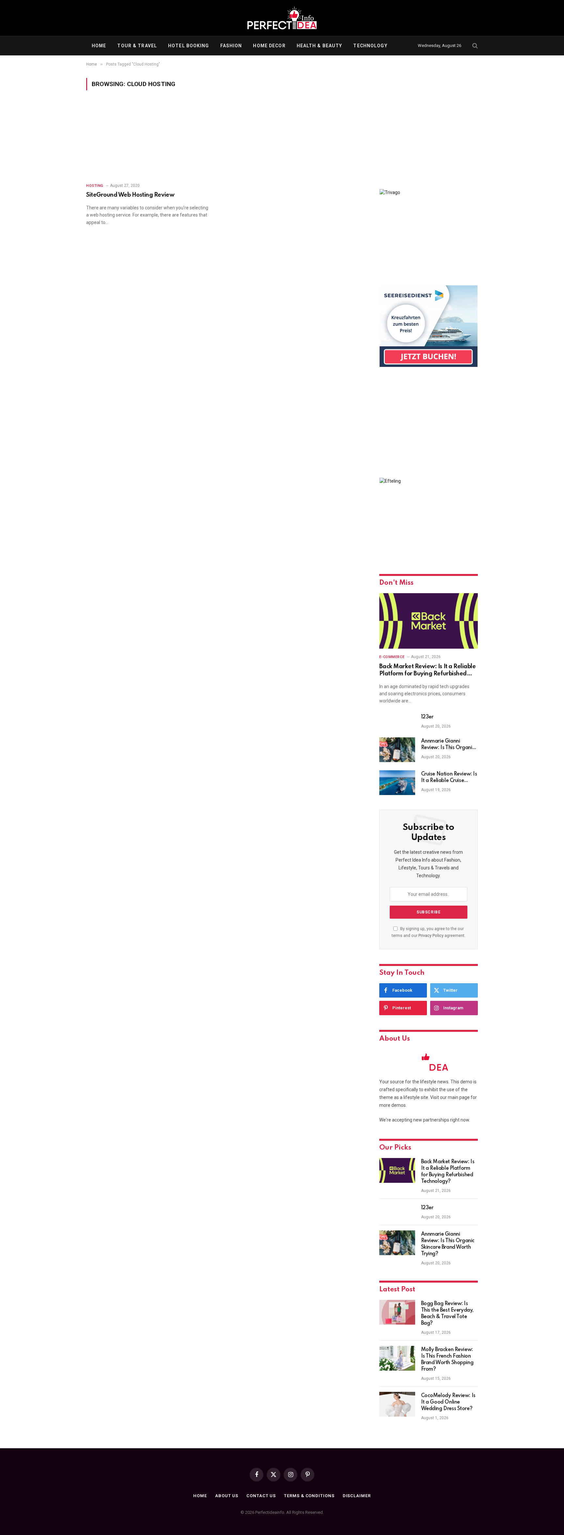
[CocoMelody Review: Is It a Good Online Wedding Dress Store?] (397, 1404)
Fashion (231, 45)
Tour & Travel (137, 45)
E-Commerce (392, 657)
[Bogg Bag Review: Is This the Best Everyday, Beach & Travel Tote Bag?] (397, 1312)
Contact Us (261, 1495)
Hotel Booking (188, 45)
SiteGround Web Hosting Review (130, 195)
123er (427, 717)
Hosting (94, 186)
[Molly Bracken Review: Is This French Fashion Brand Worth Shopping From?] (397, 1358)
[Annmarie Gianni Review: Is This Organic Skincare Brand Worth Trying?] (397, 749)
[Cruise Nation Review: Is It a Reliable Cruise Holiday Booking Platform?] (397, 782)
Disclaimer (357, 1495)
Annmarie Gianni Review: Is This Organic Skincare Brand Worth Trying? (448, 745)
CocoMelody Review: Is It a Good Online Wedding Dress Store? (448, 1402)
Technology (370, 45)
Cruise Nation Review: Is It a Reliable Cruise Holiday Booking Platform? (449, 778)
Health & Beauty (319, 45)
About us (226, 1495)
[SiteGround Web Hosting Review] (152, 140)
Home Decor (269, 45)
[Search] (474, 45)
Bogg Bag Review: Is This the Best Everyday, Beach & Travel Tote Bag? (447, 1313)
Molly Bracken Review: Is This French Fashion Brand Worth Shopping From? (447, 1359)
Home (99, 45)
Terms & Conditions (309, 1495)
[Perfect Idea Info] (282, 18)
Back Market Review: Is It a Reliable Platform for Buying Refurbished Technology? (427, 671)
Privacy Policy (431, 935)
